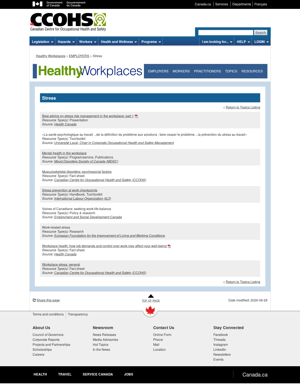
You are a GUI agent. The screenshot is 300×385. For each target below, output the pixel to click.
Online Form (162, 334)
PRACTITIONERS (207, 71)
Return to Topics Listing (243, 107)
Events (218, 359)
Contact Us (163, 327)
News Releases (104, 334)
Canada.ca (255, 374)
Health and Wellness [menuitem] (117, 41)
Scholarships (42, 349)
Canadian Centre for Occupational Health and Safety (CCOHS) (100, 179)
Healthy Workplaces (50, 55)
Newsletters (222, 354)
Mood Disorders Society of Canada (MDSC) (86, 161)
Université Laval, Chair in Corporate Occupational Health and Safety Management (114, 142)
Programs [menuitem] (149, 41)
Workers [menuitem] (85, 41)
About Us (41, 327)
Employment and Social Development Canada (88, 217)
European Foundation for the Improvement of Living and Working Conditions (109, 235)
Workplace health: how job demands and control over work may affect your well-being (104, 245)
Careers (38, 354)
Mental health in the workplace (64, 153)
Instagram (220, 344)
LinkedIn (219, 349)
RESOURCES (252, 71)
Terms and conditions (48, 314)
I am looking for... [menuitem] (215, 41)
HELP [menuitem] (241, 41)
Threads (219, 339)
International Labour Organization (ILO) (82, 198)
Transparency (78, 314)
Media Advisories (105, 339)
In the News (101, 349)
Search (260, 32)
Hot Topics (100, 344)
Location (159, 349)
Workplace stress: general (61, 264)
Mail (156, 344)
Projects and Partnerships (51, 344)
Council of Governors (48, 334)
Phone (158, 339)
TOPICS (231, 71)
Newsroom (103, 327)
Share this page (48, 300)
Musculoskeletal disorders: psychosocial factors (77, 171)
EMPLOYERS (79, 55)
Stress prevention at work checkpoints (69, 190)
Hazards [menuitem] (64, 41)
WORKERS (181, 71)
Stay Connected (228, 327)
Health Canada (65, 124)
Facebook (220, 334)
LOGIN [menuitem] (259, 41)
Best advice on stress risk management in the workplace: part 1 (88, 115)
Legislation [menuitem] (40, 41)
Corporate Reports (46, 339)
